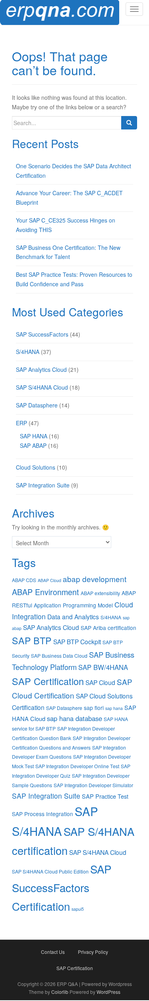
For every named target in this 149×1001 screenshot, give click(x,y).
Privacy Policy (93, 951)
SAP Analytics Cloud (41, 369)
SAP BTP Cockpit (77, 641)
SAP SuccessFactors (42, 334)
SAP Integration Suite (43, 485)
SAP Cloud (100, 682)
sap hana (114, 708)
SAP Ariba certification (108, 628)
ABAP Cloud (49, 580)
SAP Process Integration (42, 814)
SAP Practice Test (105, 796)
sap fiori (94, 708)
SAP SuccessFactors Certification (61, 887)
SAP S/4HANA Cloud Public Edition (50, 871)
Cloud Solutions (35, 467)
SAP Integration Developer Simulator (93, 785)
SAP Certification (48, 681)
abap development (94, 578)
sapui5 (78, 909)
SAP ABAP (33, 445)
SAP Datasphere (37, 405)
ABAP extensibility (100, 593)
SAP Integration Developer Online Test (77, 766)
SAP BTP (32, 640)
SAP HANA (33, 436)
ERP (21, 423)
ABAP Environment (45, 592)
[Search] (129, 122)
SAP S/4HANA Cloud (42, 387)
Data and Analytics (73, 616)
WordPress (108, 991)
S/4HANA (27, 352)
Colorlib (59, 991)
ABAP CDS (24, 580)
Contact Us (53, 951)
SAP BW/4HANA (103, 667)
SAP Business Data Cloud (59, 655)
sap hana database (74, 718)
